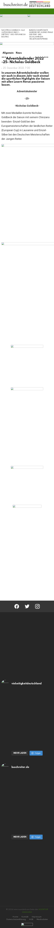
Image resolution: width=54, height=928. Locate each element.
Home (15, 917)
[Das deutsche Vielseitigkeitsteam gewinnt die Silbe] (27, 734)
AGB (31, 919)
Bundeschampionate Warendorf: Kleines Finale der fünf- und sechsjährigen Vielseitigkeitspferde (41, 34)
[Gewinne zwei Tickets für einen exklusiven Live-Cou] (27, 788)
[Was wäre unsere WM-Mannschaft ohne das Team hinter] (27, 705)
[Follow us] (46, 11)
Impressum (36, 917)
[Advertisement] (27, 567)
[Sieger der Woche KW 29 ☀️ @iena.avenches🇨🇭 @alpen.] (27, 817)
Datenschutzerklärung (16, 919)
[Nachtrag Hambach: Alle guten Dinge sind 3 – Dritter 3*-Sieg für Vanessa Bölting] (14, 21)
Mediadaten (42, 919)
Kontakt (24, 917)
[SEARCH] (51, 11)
